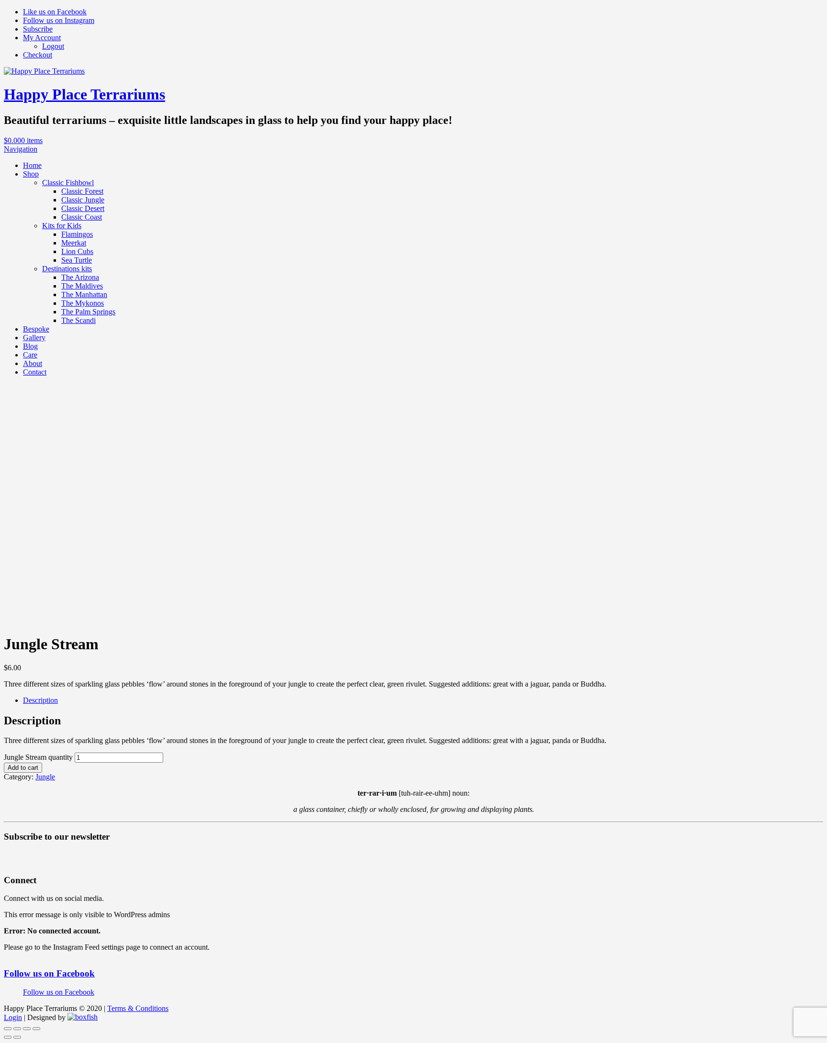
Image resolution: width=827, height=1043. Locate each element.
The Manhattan (84, 294)
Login (13, 1017)
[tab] (423, 700)
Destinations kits (67, 269)
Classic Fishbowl (68, 182)
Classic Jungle (82, 200)
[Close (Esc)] (7, 1028)
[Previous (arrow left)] (7, 1037)
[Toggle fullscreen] (27, 1028)
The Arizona (80, 277)
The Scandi (78, 320)
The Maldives (82, 286)
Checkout (37, 55)
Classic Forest (82, 191)
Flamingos (77, 234)
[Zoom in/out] (36, 1028)
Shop (31, 174)
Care (30, 355)
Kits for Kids (61, 226)
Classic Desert (82, 208)
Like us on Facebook (55, 12)
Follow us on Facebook (49, 973)
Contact (34, 372)
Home (32, 165)
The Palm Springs (88, 312)
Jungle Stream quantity (38, 757)
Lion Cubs (77, 251)
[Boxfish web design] (82, 1017)
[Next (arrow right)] (17, 1037)
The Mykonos (82, 303)
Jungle (45, 777)
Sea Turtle (76, 260)
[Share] (17, 1028)
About (32, 363)
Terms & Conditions (137, 1008)
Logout (53, 46)
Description (40, 700)
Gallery (34, 337)
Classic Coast (81, 217)
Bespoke (36, 329)
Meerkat (73, 243)
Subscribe (38, 29)
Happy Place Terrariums (84, 94)
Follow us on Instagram (58, 20)
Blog (30, 346)
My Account (42, 37)
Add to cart (23, 767)
